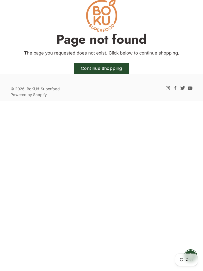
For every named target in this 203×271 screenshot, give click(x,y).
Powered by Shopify (29, 94)
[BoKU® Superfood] (101, 16)
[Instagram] (167, 88)
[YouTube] (190, 88)
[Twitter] (182, 88)
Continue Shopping (101, 68)
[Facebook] (175, 88)
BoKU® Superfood (43, 89)
